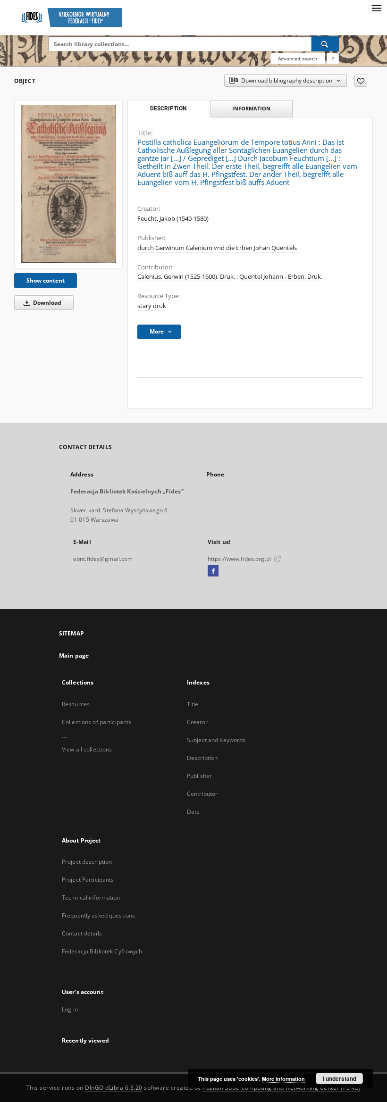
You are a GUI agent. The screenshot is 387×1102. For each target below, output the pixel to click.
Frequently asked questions (98, 915)
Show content (45, 280)
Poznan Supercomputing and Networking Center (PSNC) (281, 1088)
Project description (87, 862)
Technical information (91, 897)
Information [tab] (251, 108)
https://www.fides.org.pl (240, 559)
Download (46, 303)
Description (202, 758)
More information (283, 1078)
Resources (76, 704)
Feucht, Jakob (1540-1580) (173, 219)
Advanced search (297, 58)
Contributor (202, 794)
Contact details (82, 933)
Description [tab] (168, 108)
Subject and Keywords (216, 740)
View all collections (87, 749)
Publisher (199, 776)
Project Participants (88, 880)
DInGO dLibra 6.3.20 (114, 1088)
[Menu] (376, 7)
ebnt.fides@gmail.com (103, 559)
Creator (197, 722)
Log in (70, 1009)
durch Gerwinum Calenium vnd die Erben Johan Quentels (217, 248)
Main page (74, 655)
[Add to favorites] (360, 81)
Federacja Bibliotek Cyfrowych (102, 951)
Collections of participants (96, 722)
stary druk (151, 306)
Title (193, 704)
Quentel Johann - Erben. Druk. (280, 277)
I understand (339, 1078)
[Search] (325, 43)
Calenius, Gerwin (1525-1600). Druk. (186, 277)
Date (193, 812)
